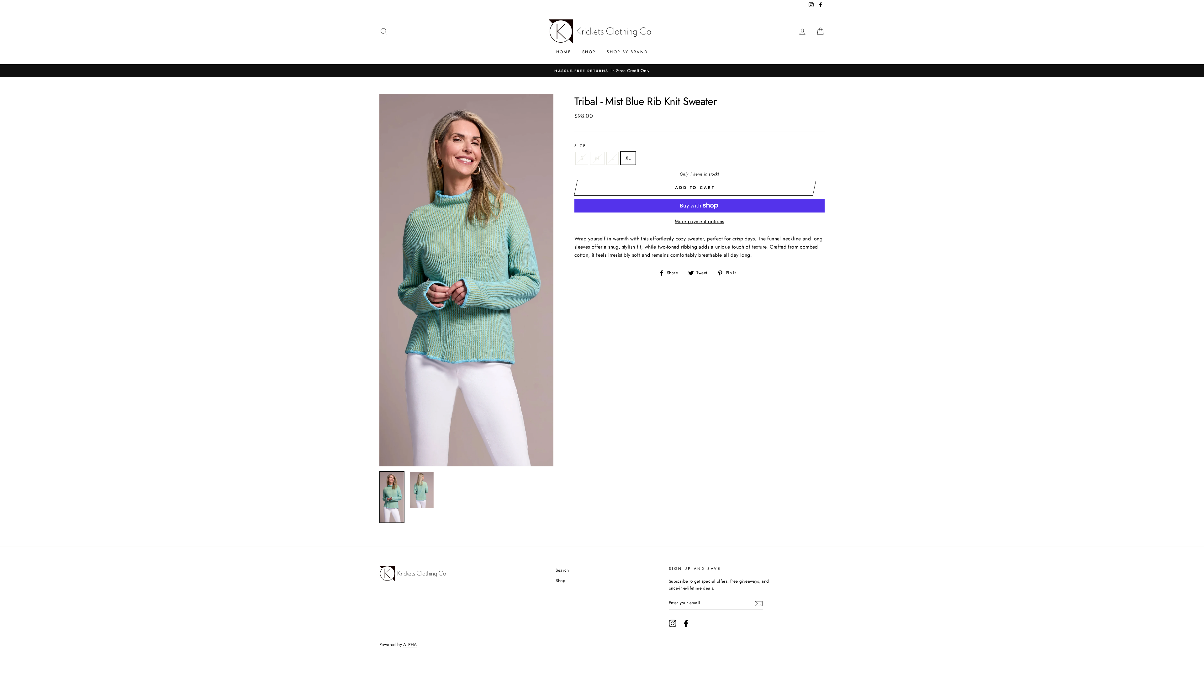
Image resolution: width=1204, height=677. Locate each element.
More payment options (699, 221)
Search (562, 570)
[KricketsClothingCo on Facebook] (686, 623)
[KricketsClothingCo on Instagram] (672, 623)
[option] (579, 70)
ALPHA (410, 644)
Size (580, 146)
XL (628, 158)
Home (563, 52)
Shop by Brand (627, 52)
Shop (589, 52)
